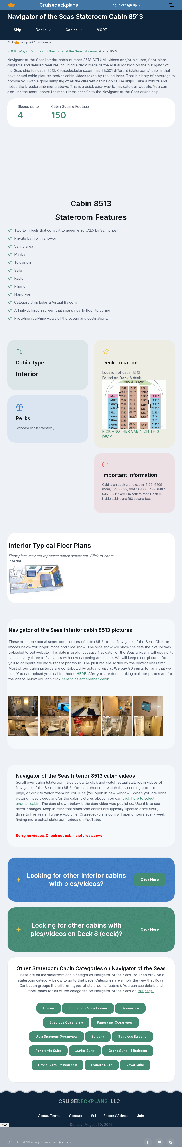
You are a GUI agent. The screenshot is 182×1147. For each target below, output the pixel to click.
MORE (102, 30)
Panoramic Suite (48, 1051)
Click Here (150, 879)
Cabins (71, 30)
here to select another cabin (85, 679)
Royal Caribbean (33, 51)
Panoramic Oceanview (115, 1022)
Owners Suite (101, 1065)
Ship (17, 30)
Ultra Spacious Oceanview (56, 1036)
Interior (91, 51)
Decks (41, 30)
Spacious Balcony (132, 1036)
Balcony (97, 1036)
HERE (81, 673)
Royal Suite (135, 1065)
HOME (12, 51)
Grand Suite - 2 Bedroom (57, 1065)
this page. (146, 991)
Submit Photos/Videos (109, 1115)
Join (140, 1115)
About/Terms (49, 1115)
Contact (75, 1115)
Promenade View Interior (87, 1008)
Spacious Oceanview (66, 1022)
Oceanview (130, 1008)
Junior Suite (85, 1051)
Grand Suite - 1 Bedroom (128, 1051)
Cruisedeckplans (58, 5)
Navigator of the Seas (66, 51)
